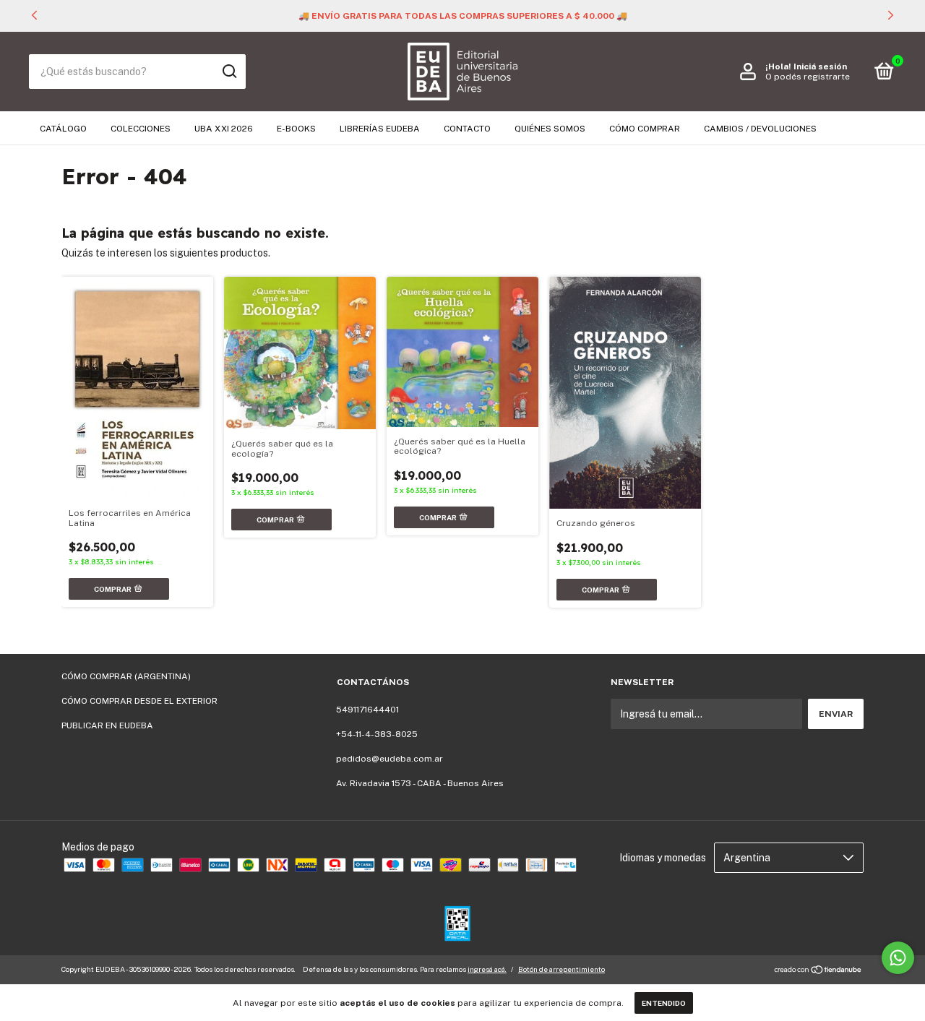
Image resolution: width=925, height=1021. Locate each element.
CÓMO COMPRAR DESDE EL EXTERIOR (139, 701)
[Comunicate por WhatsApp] (898, 958)
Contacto (467, 129)
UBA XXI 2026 (223, 129)
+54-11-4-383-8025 (377, 734)
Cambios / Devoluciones (760, 129)
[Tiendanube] (818, 971)
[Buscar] (229, 72)
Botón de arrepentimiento (561, 969)
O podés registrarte (807, 77)
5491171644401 (367, 710)
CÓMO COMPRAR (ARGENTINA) (126, 676)
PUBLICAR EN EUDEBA (107, 725)
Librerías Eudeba (380, 129)
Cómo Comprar (644, 129)
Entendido (664, 1003)
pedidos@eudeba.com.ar (389, 759)
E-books (296, 129)
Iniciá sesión (820, 66)
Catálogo (63, 129)
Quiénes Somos (550, 129)
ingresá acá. (487, 969)
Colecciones (141, 129)
